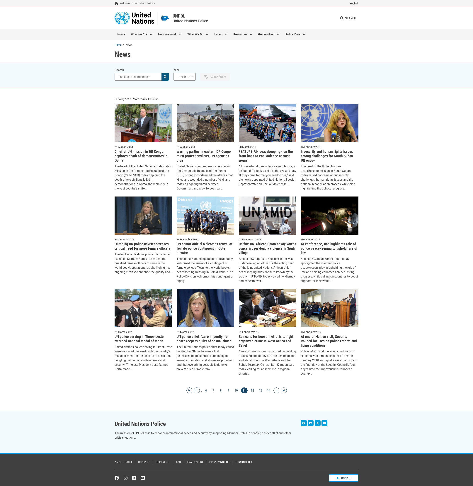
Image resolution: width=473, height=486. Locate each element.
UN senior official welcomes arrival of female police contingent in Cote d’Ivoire (204, 248)
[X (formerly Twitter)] (134, 478)
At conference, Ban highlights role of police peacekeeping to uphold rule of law (329, 248)
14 (268, 390)
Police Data (291, 34)
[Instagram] (125, 478)
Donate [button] (346, 478)
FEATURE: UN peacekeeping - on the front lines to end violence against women (266, 156)
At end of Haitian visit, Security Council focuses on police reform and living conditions (329, 341)
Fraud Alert (195, 462)
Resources (239, 34)
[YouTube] (324, 423)
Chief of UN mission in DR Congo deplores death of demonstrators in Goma (141, 156)
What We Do (194, 34)
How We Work (166, 34)
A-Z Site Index (123, 462)
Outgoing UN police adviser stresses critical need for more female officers (143, 246)
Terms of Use (244, 462)
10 (236, 390)
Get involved (265, 34)
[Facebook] (304, 423)
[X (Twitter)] (318, 423)
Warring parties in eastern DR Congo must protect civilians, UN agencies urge (204, 156)
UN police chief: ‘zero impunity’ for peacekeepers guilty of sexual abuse (204, 338)
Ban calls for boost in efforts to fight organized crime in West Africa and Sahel (266, 341)
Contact (144, 462)
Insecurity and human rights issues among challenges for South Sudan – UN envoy (328, 156)
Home (121, 34)
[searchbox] (183, 77)
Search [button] (350, 18)
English (354, 3)
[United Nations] (134, 18)
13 (260, 390)
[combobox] (184, 76)
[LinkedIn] (311, 423)
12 (252, 390)
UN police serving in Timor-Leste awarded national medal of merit (139, 338)
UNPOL (179, 16)
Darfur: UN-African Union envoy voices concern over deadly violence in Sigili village (267, 248)
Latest (217, 34)
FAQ (178, 462)
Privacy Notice (219, 462)
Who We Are (137, 34)
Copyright (163, 462)
